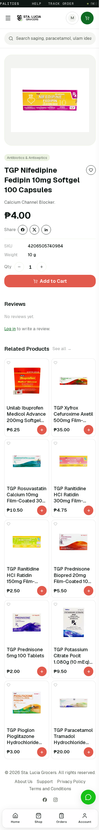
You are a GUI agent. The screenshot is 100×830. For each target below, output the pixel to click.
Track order (58, 4)
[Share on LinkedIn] (46, 229)
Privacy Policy (71, 781)
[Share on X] (34, 229)
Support (45, 781)
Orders (61, 822)
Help (33, 4)
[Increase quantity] (41, 267)
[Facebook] (45, 800)
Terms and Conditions (50, 789)
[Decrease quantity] (19, 267)
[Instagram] (55, 800)
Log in (10, 329)
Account (84, 822)
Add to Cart (53, 281)
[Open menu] (8, 18)
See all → (62, 348)
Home (15, 822)
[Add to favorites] (91, 170)
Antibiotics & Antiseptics (27, 157)
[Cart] (87, 18)
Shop (38, 822)
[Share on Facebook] (22, 229)
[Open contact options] (88, 797)
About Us (24, 781)
